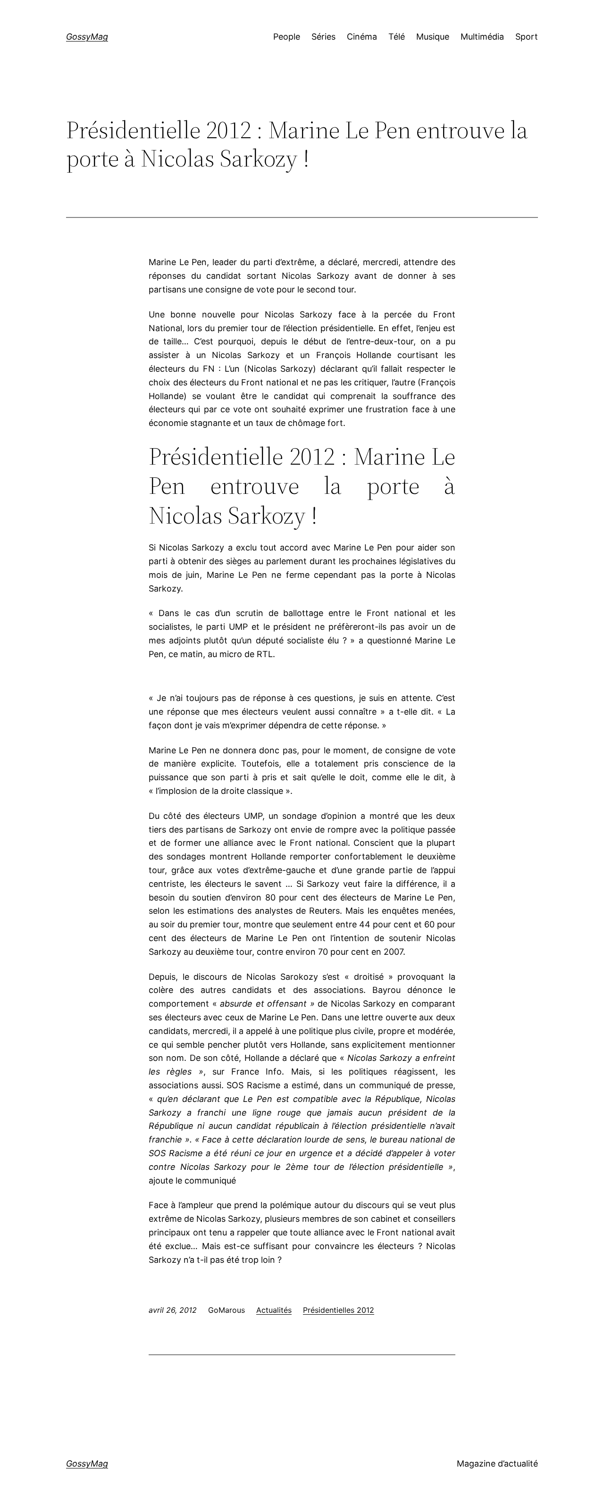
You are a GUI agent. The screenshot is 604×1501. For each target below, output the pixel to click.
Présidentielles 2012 (338, 1310)
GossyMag (87, 37)
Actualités (274, 1310)
